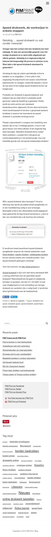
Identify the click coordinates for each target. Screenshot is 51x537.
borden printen (9, 455)
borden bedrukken (27, 451)
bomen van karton (8, 451)
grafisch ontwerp (7, 478)
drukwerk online (11, 460)
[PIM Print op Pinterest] (6, 401)
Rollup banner (22, 508)
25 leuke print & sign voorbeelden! (17, 354)
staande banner (23, 512)
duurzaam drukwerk (26, 461)
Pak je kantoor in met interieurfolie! (17, 342)
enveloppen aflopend (8, 465)
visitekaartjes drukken (39, 254)
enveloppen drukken (24, 465)
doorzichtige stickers (22, 456)
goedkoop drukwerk (24, 470)
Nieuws (24, 492)
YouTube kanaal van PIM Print (20, 398)
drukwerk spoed (14, 303)
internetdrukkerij (19, 478)
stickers (34, 512)
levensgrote (6, 487)
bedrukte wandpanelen (10, 446)
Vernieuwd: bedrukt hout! (13, 362)
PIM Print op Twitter (13, 389)
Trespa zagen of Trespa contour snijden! (19, 374)
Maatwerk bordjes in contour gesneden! (19, 358)
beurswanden (37, 446)
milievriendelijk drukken (31, 487)
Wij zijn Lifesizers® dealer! (14, 366)
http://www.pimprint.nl (30, 266)
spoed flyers (38, 303)
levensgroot (34, 481)
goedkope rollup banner (29, 474)
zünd (27, 516)
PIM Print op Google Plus (15, 392)
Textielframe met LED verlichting (16, 346)
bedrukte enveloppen (20, 441)
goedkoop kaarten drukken (10, 474)
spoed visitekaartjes (10, 306)
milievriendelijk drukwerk (9, 493)
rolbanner (7, 508)
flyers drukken (8, 254)
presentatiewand (32, 503)
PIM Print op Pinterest (17, 401)
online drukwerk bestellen (18, 499)
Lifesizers (17, 486)
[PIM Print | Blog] (25, 13)
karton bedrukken (10, 482)
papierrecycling (7, 504)
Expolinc (39, 465)
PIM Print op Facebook (14, 385)
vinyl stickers (20, 517)
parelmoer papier (18, 504)
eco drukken (38, 461)
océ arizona (36, 493)
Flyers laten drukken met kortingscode (19, 370)
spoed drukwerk (27, 303)
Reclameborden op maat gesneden (17, 350)
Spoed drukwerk (9, 272)
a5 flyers (5, 442)
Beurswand (25, 445)
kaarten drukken (22, 254)
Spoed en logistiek (17, 300)
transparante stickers (8, 517)
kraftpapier (23, 482)
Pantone (39, 499)
